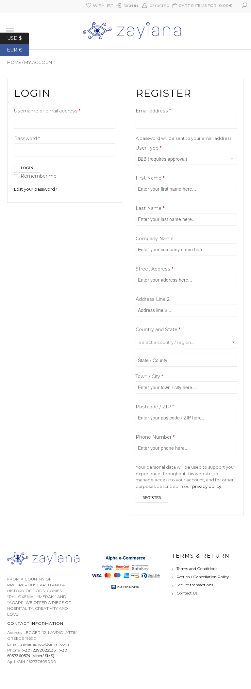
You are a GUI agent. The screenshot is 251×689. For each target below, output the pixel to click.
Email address (153, 110)
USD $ (18, 37)
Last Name (150, 208)
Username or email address (47, 110)
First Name (150, 178)
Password (27, 138)
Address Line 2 (153, 299)
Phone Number (155, 437)
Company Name (155, 238)
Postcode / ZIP (155, 406)
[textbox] (186, 342)
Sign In (131, 5)
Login (27, 167)
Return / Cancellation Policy (202, 576)
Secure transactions (194, 584)
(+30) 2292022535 (39, 650)
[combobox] (186, 342)
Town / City (149, 376)
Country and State (158, 329)
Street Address (154, 268)
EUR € (18, 49)
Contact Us (186, 593)
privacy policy (206, 486)
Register (159, 5)
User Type (148, 148)
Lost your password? (35, 189)
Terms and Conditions (196, 568)
